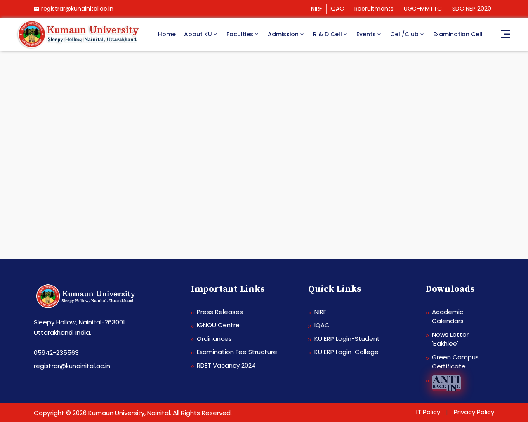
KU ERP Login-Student (347, 338)
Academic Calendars (448, 316)
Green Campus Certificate (455, 362)
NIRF (316, 9)
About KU (198, 34)
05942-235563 (56, 352)
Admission (283, 34)
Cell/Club (404, 34)
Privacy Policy (474, 412)
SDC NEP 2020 (471, 9)
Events (366, 34)
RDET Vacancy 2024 (226, 365)
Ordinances (214, 338)
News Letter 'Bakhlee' (450, 339)
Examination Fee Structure (237, 351)
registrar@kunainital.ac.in (77, 9)
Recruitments (374, 9)
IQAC (337, 9)
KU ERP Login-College (346, 351)
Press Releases (220, 311)
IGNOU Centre (218, 325)
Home (167, 34)
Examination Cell (458, 34)
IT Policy (428, 412)
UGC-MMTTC (423, 9)
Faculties (239, 34)
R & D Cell (327, 34)
